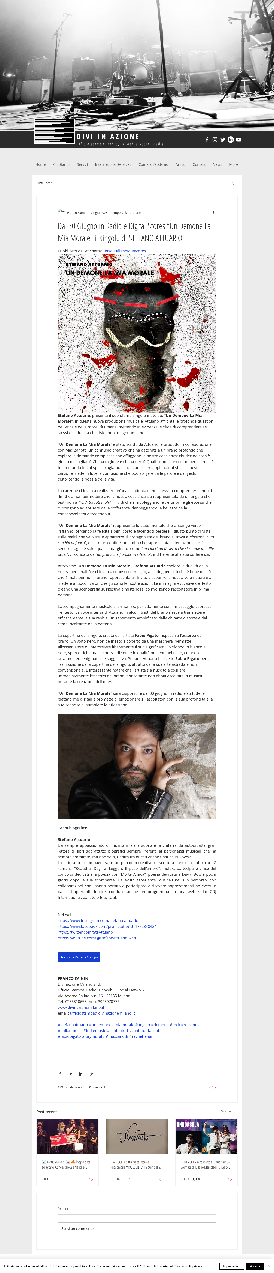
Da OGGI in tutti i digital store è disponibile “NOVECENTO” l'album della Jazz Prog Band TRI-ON (135, 1164)
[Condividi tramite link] (91, 1074)
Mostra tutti (229, 1111)
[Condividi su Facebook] (60, 1074)
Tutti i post (44, 183)
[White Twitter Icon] (223, 139)
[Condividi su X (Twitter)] (70, 1074)
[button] (232, 183)
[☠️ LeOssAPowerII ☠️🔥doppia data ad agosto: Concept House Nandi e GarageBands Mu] (67, 1136)
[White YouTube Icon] (238, 139)
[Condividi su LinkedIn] (81, 1074)
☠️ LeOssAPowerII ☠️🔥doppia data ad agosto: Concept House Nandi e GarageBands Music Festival (66, 1164)
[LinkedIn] (231, 139)
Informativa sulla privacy (185, 1266)
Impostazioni (231, 1266)
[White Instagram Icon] (215, 139)
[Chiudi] (268, 1266)
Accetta (255, 1266)
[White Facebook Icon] (207, 139)
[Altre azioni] (213, 212)
